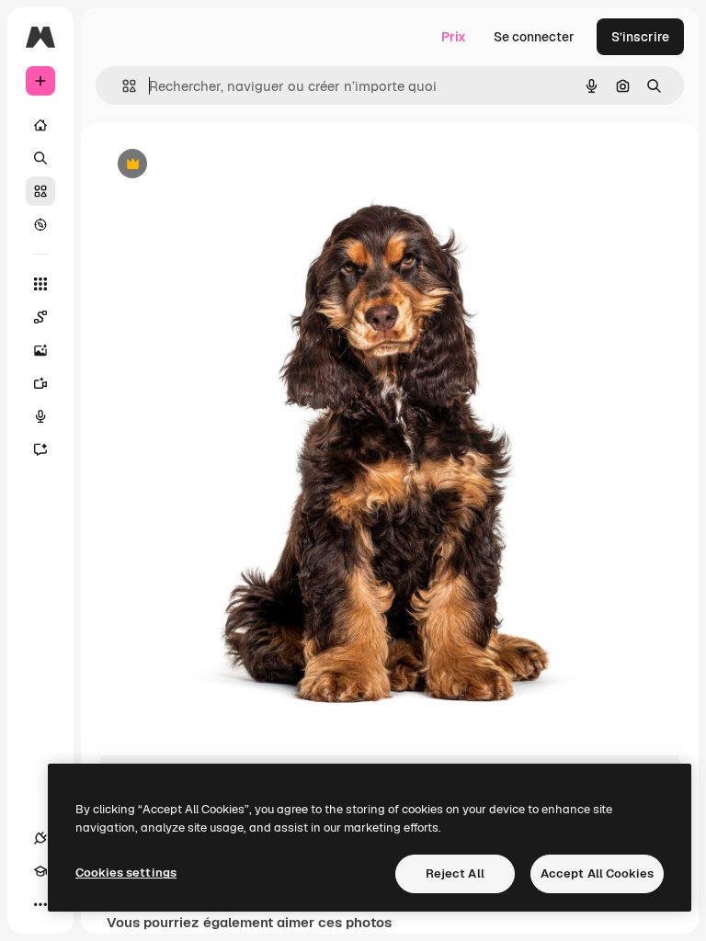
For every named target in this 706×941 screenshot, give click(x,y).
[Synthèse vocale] (40, 416)
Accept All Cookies (597, 873)
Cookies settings (125, 872)
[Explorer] (40, 224)
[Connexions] (40, 838)
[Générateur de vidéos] (40, 383)
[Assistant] (40, 449)
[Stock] (40, 191)
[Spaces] (40, 317)
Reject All (455, 873)
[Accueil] (40, 125)
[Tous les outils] (40, 284)
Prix (453, 36)
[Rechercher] (40, 158)
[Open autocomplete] (122, 86)
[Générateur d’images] (40, 350)
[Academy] (40, 871)
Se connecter (534, 36)
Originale (220, 165)
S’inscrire (640, 36)
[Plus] (40, 904)
